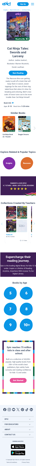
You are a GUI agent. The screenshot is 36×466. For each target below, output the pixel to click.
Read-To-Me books (15, 10)
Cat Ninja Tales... (26, 10)
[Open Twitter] (18, 409)
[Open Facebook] (4, 409)
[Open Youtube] (13, 409)
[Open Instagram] (9, 409)
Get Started (18, 380)
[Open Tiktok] (26, 409)
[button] (16, 224)
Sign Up (23, 4)
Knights (5, 10)
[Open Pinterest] (22, 409)
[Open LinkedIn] (31, 409)
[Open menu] (32, 4)
